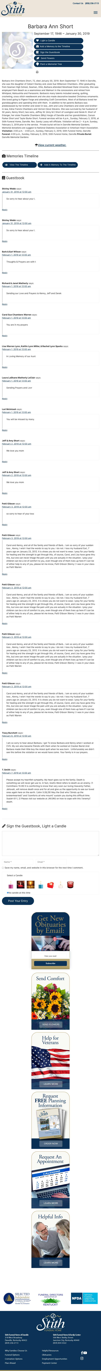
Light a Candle (47, 40)
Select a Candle (15, 875)
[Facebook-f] (82, 1352)
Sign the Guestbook (50, 52)
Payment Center (49, 1363)
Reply (4, 209)
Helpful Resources (50, 1351)
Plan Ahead (10, 1363)
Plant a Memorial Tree (51, 64)
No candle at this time (19, 893)
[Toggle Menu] (96, 12)
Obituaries (46, 1355)
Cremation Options (13, 1359)
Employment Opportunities (54, 1359)
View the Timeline (18, 165)
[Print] (37, 72)
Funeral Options (12, 1355)
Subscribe (50, 963)
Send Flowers (47, 58)
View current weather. (52, 145)
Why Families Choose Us (16, 1351)
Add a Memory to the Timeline (55, 46)
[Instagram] (82, 1358)
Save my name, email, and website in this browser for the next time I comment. (44, 867)
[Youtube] (85, 1352)
